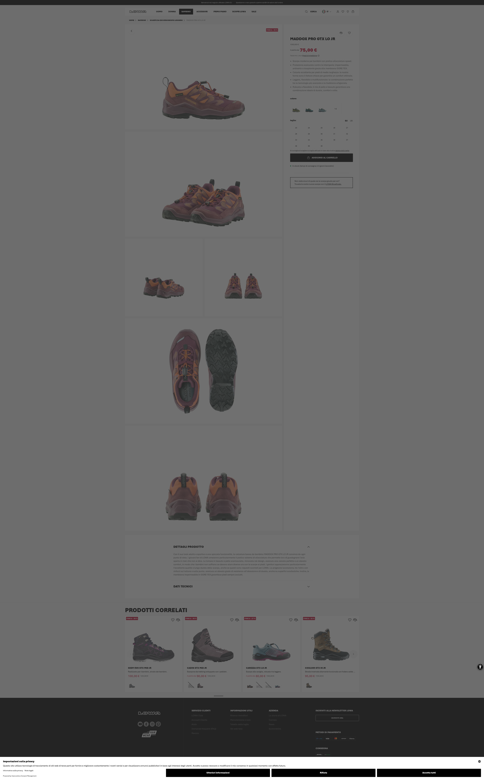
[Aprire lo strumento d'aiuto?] (480, 666)
